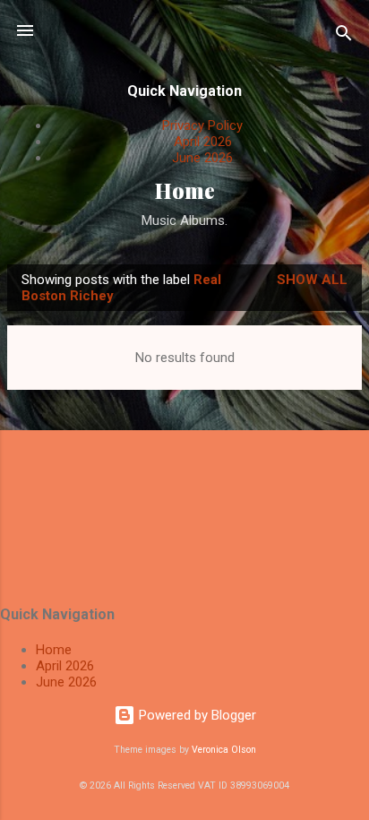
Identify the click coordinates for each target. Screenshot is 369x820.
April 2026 (203, 142)
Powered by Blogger (195, 715)
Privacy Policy (202, 125)
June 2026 (202, 158)
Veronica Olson (224, 749)
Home (185, 190)
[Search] (344, 36)
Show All (312, 280)
